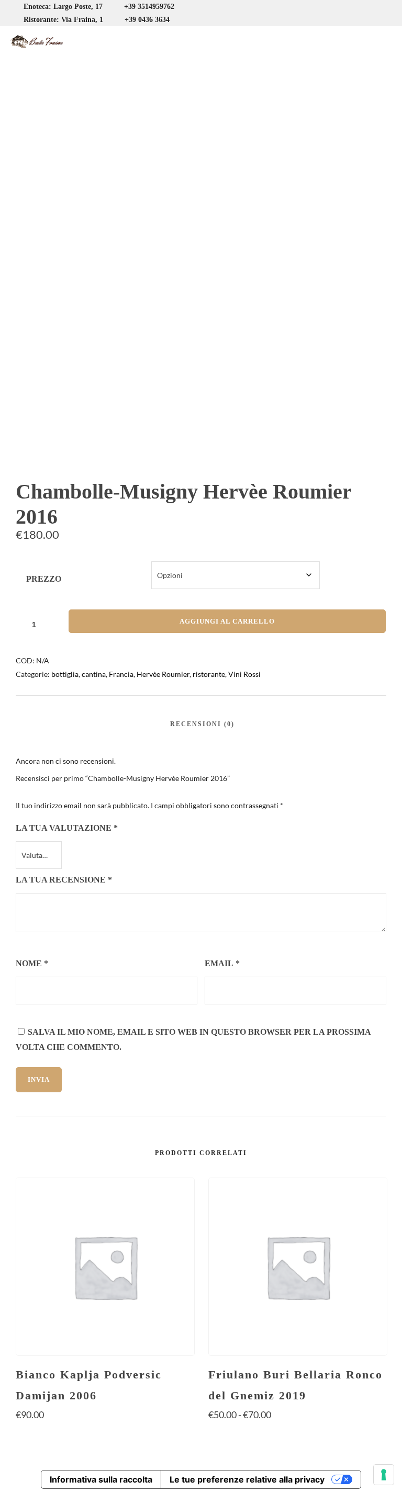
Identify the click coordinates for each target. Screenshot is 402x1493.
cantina (94, 674)
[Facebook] (371, 13)
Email (222, 963)
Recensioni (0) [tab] (202, 724)
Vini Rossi (244, 674)
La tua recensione (64, 879)
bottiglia (65, 674)
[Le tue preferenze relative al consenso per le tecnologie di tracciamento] (384, 1475)
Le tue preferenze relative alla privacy (247, 1479)
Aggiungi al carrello (227, 621)
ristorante (209, 674)
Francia (121, 674)
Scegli (104, 1435)
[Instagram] (388, 13)
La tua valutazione (67, 827)
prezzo (43, 578)
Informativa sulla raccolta (101, 1479)
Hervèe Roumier (163, 674)
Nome (32, 963)
